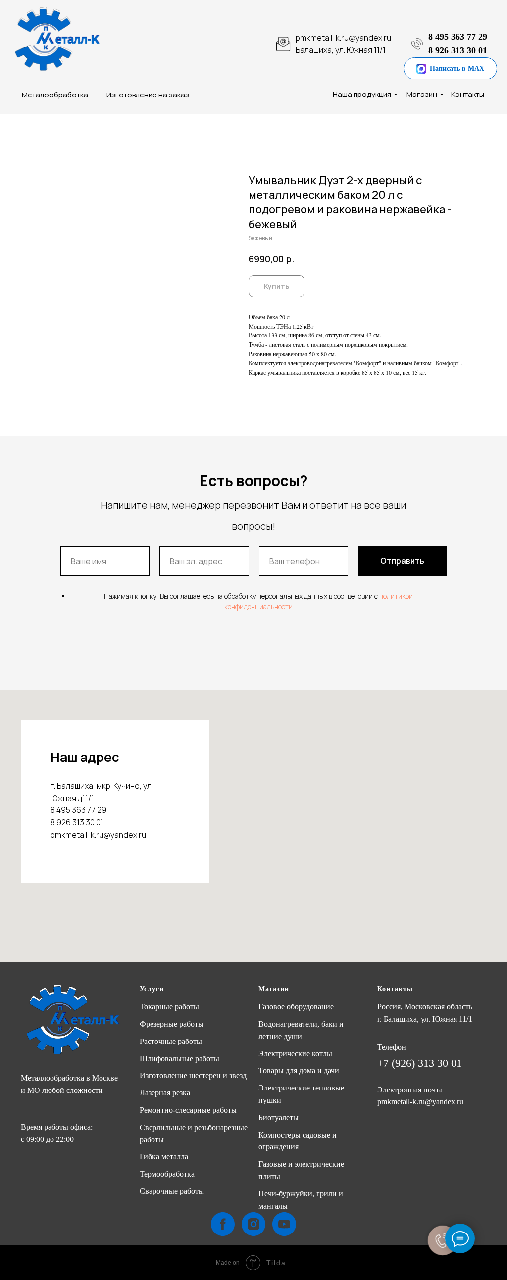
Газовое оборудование (296, 1006)
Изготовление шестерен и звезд (193, 1075)
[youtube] (284, 1224)
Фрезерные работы (171, 1024)
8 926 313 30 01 (457, 50)
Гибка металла (164, 1156)
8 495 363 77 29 (457, 37)
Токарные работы (169, 1006)
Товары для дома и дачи (298, 1070)
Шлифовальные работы (179, 1058)
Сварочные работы (172, 1191)
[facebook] (223, 1224)
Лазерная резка (165, 1093)
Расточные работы (171, 1041)
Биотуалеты (278, 1117)
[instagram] (253, 1224)
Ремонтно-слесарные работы (188, 1110)
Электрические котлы (295, 1053)
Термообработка (167, 1174)
